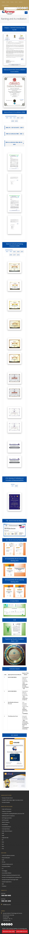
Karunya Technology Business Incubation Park (11, 877)
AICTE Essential (5, 820)
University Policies (6, 828)
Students (3, 2)
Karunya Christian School (7, 797)
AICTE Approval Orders (7, 818)
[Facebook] (2, 924)
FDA (3, 848)
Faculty (7, 2)
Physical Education (6, 857)
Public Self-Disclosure (6, 809)
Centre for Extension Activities (8, 855)
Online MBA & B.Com (21, 931)
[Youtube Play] (11, 924)
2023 (7, 251)
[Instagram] (4, 924)
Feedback (4, 886)
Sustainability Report (6, 826)
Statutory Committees (6, 811)
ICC (2, 868)
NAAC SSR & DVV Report (7, 831)
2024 (11, 118)
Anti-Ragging (4, 870)
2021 (18, 118)
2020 (18, 251)
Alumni (16, 2)
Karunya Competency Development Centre (11, 875)
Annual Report (5, 824)
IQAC (3, 859)
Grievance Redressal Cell (7, 864)
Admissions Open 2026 (8, 931)
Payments (20, 2)
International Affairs (6, 866)
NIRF (3, 833)
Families (11, 2)
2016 (16, 121)
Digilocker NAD (5, 837)
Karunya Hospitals (6, 802)
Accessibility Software (6, 873)
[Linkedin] (9, 924)
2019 (22, 118)
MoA (3, 842)
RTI (2, 839)
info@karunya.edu (7, 904)
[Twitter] (7, 924)
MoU (3, 846)
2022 (14, 118)
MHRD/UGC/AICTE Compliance (8, 815)
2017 (14, 255)
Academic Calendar (5, 5)
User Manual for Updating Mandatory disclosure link (13, 813)
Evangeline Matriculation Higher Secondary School (12, 800)
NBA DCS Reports (6, 822)
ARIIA (3, 835)
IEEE (3, 884)
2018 (12, 121)
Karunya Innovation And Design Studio (10, 879)
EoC (3, 844)
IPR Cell (3, 862)
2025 (7, 118)
